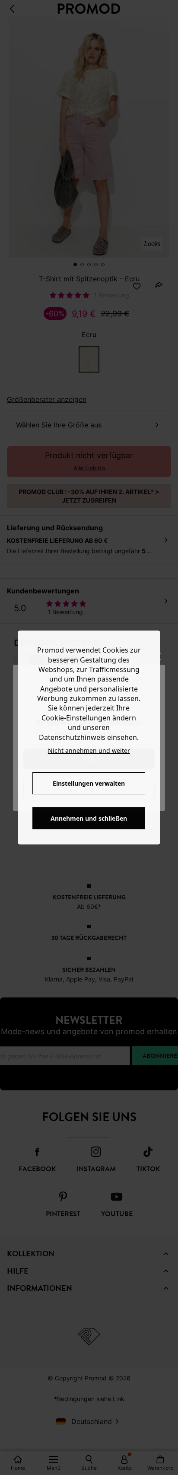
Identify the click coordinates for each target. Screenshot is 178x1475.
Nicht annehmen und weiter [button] (89, 750)
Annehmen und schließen (89, 818)
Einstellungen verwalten (89, 783)
